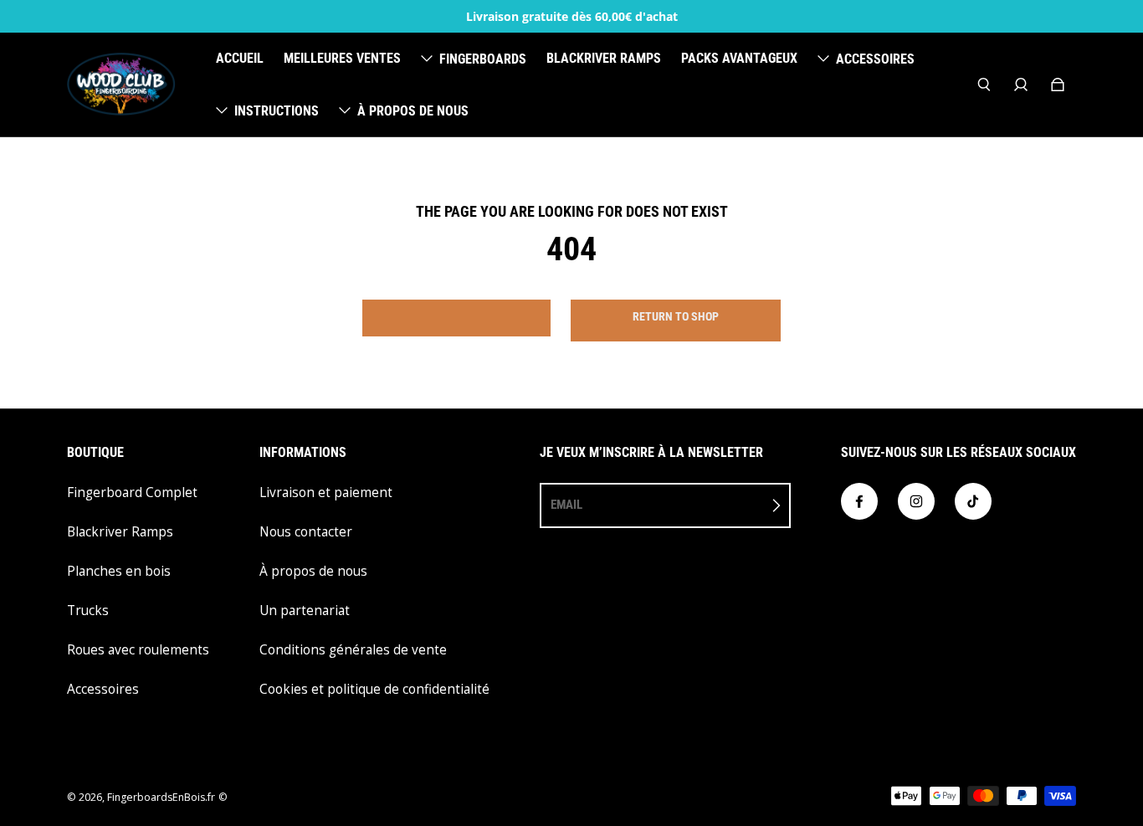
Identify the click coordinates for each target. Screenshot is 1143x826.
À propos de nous (313, 571)
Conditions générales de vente (353, 650)
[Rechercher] (984, 84)
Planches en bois (119, 571)
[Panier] (1057, 84)
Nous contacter (305, 532)
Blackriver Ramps (120, 532)
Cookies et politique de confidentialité (374, 689)
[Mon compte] (1020, 84)
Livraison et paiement (325, 492)
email (566, 504)
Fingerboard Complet (132, 492)
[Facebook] (859, 501)
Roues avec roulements (138, 650)
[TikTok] (973, 501)
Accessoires (103, 689)
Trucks (88, 610)
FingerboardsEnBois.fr (161, 797)
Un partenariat (304, 610)
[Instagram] (916, 501)
